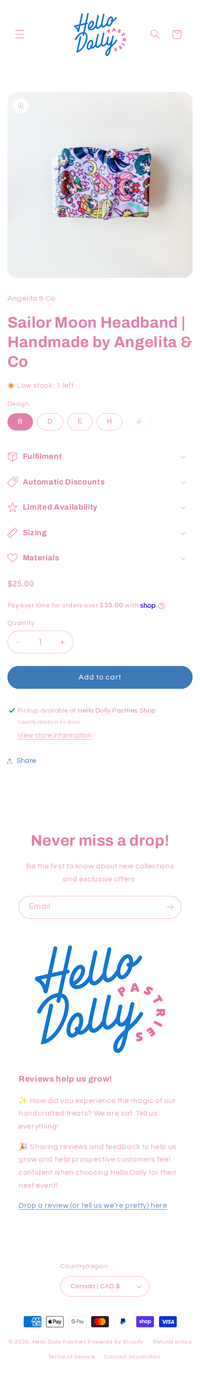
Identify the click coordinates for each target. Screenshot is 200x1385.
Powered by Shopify (115, 1342)
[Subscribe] (170, 907)
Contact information (132, 1356)
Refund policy (172, 1342)
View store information (55, 735)
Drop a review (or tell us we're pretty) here (93, 1205)
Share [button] (26, 760)
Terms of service (71, 1356)
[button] (19, 34)
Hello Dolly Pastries (60, 1342)
